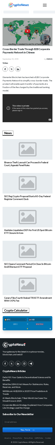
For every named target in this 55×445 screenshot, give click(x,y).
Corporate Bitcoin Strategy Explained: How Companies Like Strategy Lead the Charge (27, 406)
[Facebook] (5, 69)
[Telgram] (30, 363)
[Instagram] (24, 363)
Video (5, 63)
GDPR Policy (39, 438)
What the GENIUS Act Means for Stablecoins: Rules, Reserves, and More (26, 385)
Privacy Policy (17, 438)
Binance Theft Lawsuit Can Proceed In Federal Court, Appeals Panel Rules (26, 164)
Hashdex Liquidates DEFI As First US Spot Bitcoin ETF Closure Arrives (28, 231)
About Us (7, 438)
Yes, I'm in (25, 430)
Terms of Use (28, 438)
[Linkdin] (17, 69)
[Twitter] (11, 69)
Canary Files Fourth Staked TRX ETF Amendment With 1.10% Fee (28, 299)
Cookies (48, 438)
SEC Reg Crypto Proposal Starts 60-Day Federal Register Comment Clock (27, 197)
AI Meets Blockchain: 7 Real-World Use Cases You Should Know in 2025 (25, 399)
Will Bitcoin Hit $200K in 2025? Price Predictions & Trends (25, 392)
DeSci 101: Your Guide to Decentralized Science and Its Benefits (27, 378)
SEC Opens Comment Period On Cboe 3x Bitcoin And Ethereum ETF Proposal (27, 265)
